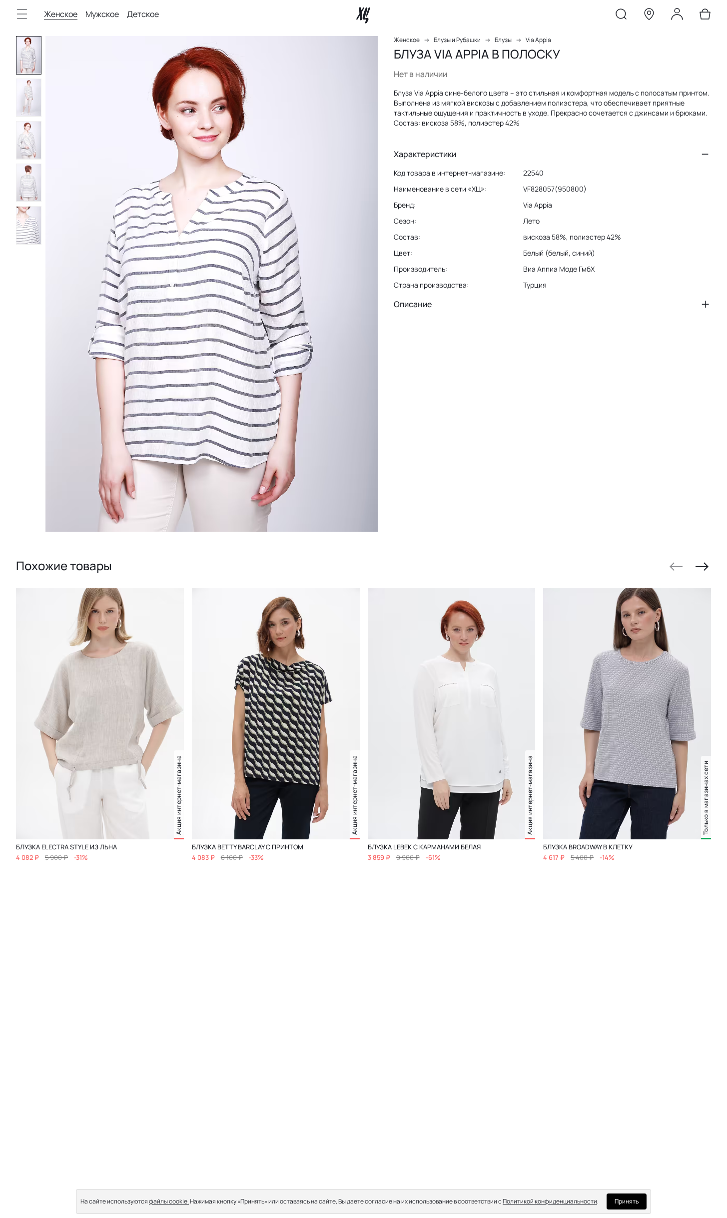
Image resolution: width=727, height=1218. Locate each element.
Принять (627, 1201)
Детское (143, 14)
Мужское (102, 14)
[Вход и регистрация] (677, 16)
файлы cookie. (169, 1201)
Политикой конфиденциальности (550, 1201)
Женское (60, 14)
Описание (413, 304)
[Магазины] (649, 16)
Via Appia (538, 40)
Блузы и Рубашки (457, 40)
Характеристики (425, 154)
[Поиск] (621, 16)
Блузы (503, 40)
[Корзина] (705, 16)
